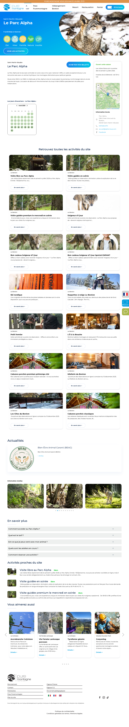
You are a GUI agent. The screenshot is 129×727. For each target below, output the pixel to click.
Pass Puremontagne (40, 7)
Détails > (14, 652)
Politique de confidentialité (64, 711)
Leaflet (108, 108)
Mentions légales (76, 713)
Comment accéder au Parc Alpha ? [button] (24, 529)
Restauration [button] (88, 7)
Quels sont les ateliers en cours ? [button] (23, 548)
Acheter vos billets (79, 65)
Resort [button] (75, 7)
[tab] (55, 510)
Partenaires (11, 691)
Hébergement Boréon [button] (58, 7)
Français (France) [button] (125, 293)
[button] (108, 94)
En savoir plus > (19, 187)
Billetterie (118, 7)
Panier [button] (100, 7)
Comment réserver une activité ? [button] (23, 555)
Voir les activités (16, 51)
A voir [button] (27, 7)
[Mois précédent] (17, 105)
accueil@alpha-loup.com (107, 129)
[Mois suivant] (26, 105)
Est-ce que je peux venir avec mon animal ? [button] (28, 542)
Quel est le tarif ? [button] (16, 535)
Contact (10, 687)
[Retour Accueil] (14, 7)
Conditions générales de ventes (58, 713)
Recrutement (12, 684)
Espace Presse (52, 684)
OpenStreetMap (115, 108)
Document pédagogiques (56, 691)
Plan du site (11, 697)
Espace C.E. (51, 687)
